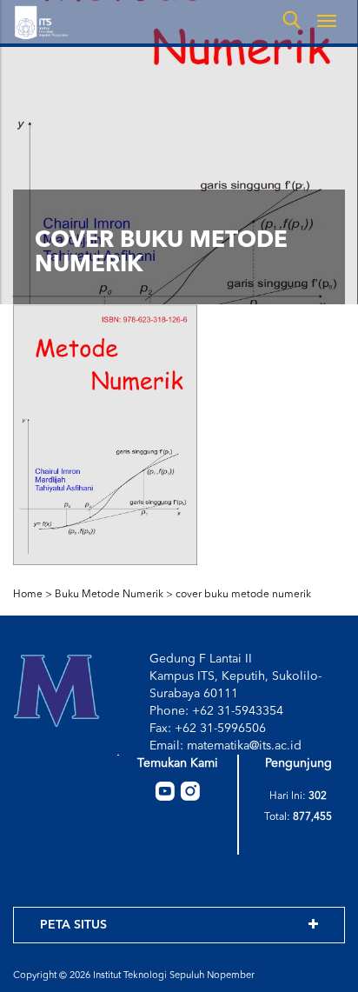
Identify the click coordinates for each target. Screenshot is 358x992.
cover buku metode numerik (243, 594)
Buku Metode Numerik (109, 594)
